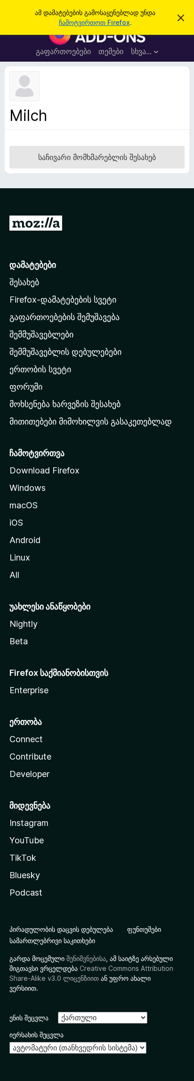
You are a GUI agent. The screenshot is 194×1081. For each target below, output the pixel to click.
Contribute (30, 756)
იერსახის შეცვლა (36, 1035)
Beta (18, 641)
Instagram (28, 823)
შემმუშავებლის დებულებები (65, 352)
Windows (27, 488)
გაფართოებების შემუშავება (64, 317)
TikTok (22, 858)
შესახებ (24, 282)
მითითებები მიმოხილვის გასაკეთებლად (90, 421)
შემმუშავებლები (41, 334)
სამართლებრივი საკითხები (52, 941)
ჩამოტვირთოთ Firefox (94, 22)
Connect (26, 739)
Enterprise (28, 690)
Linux (19, 557)
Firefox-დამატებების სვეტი (62, 299)
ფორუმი (25, 387)
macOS (23, 505)
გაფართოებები (63, 51)
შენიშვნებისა (86, 958)
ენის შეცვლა (28, 1018)
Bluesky (24, 875)
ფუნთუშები (144, 929)
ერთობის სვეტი (40, 369)
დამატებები (32, 265)
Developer (29, 774)
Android (24, 540)
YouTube (26, 840)
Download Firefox (44, 470)
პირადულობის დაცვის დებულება (61, 929)
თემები (110, 51)
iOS (16, 523)
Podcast (25, 892)
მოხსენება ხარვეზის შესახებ (65, 404)
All (14, 575)
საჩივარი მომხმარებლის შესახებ (97, 157)
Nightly (23, 624)
